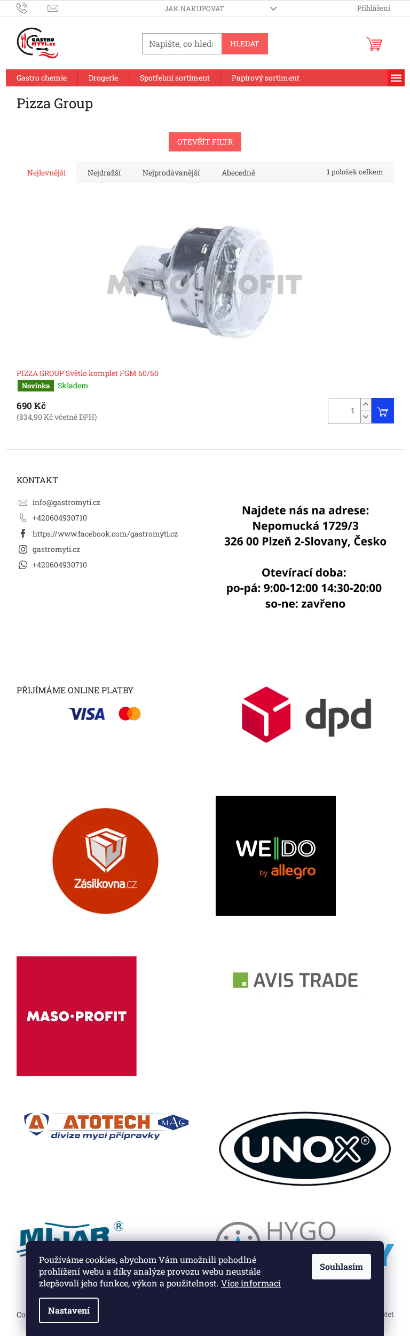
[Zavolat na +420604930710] (32, 7)
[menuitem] (41, 77)
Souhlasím (341, 1266)
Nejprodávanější (171, 172)
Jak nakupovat (194, 8)
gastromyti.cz (56, 549)
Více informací (251, 1283)
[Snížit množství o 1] (365, 417)
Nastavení (69, 1310)
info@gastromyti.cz (66, 502)
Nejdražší (104, 172)
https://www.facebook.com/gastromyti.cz (105, 534)
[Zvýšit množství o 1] (365, 404)
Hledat (244, 43)
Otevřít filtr (205, 142)
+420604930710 (60, 518)
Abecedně (238, 172)
